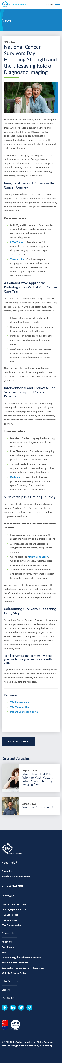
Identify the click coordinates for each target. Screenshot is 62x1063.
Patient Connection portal (24, 711)
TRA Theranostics (19, 707)
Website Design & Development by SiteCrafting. (27, 1045)
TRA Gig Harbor (10, 914)
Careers (6, 989)
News (4, 952)
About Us (7, 941)
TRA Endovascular (20, 702)
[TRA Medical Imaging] (14, 4)
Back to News (18, 741)
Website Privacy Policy (14, 973)
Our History (8, 947)
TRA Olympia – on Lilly (14, 909)
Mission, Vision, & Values (15, 962)
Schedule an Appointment (16, 876)
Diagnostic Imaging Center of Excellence (23, 967)
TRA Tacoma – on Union (14, 904)
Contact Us (7, 871)
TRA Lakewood (10, 919)
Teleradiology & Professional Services (22, 957)
